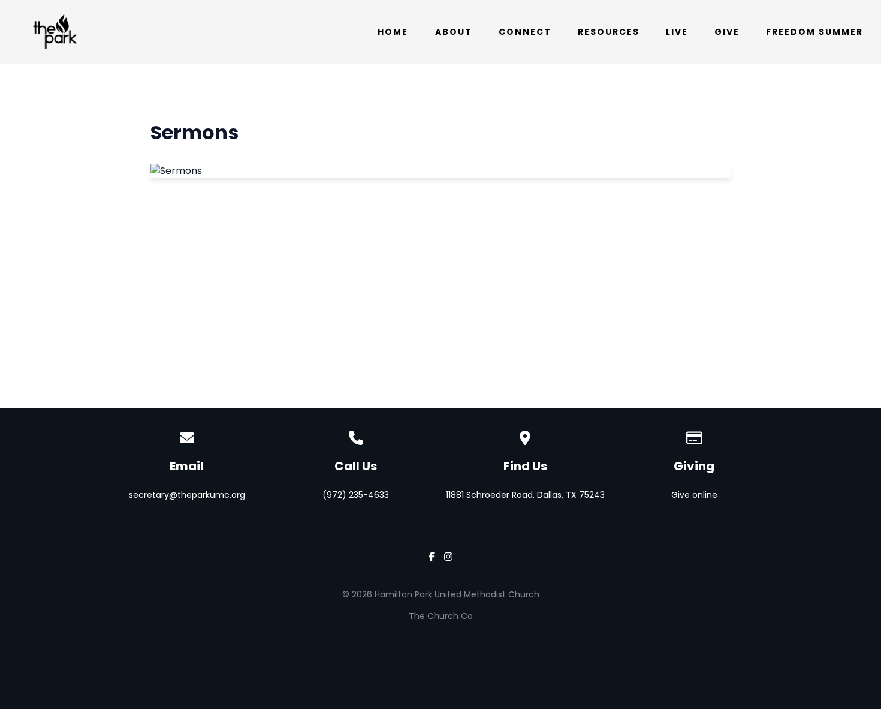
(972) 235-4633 (355, 495)
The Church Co (441, 616)
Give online (694, 495)
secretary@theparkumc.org (187, 495)
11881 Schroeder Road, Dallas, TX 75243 (525, 495)
